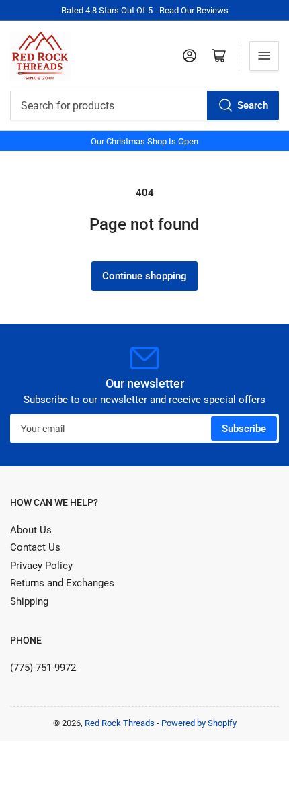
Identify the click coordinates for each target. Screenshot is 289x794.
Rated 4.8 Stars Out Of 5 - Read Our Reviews (145, 10)
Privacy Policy (41, 566)
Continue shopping (144, 276)
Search (252, 105)
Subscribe (244, 429)
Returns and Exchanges (62, 583)
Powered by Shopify (199, 723)
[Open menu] (264, 56)
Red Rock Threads (120, 723)
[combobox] (144, 105)
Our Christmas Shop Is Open (144, 141)
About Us (31, 530)
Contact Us (35, 547)
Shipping (29, 601)
